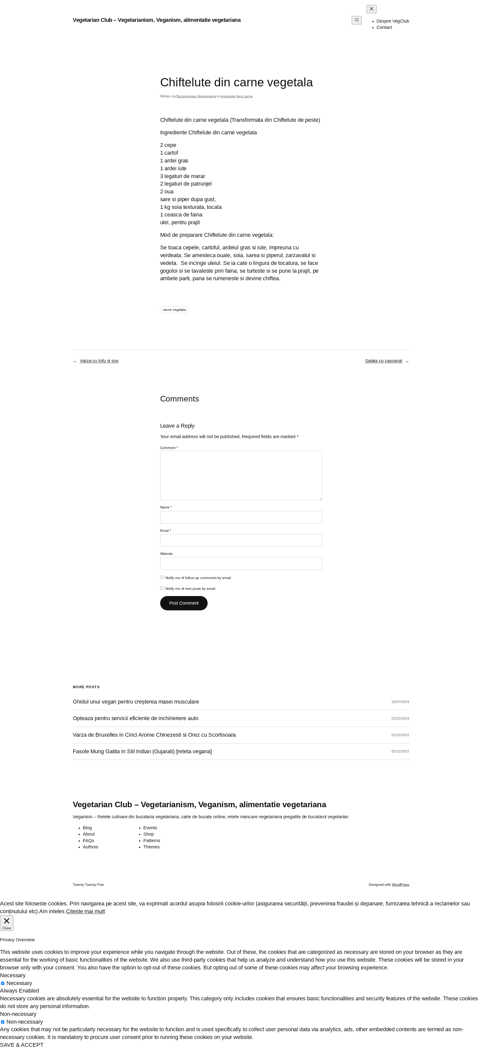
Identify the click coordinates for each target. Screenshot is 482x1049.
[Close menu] (372, 9)
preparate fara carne (236, 96)
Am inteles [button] (52, 911)
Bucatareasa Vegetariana (196, 96)
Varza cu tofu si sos (99, 360)
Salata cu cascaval (383, 360)
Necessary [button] (13, 975)
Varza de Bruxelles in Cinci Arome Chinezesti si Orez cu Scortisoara (154, 735)
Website (166, 554)
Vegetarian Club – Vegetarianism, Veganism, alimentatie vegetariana (156, 20)
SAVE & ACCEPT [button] (21, 1045)
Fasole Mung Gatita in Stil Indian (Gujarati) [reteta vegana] (142, 751)
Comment (169, 448)
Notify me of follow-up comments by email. (198, 578)
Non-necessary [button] (18, 1014)
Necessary (19, 983)
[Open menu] (357, 20)
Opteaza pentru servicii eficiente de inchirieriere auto (135, 718)
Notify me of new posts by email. (190, 589)
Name (166, 507)
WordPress (400, 885)
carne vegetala (174, 310)
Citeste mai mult (85, 911)
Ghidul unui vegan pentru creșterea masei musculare (136, 702)
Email (165, 531)
